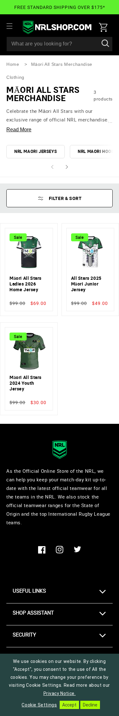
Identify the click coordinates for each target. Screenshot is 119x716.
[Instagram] (59, 550)
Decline (90, 704)
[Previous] (52, 167)
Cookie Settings (39, 704)
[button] (13, 26)
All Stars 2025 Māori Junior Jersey (86, 284)
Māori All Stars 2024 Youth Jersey (26, 383)
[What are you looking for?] (105, 44)
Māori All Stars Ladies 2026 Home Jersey (26, 284)
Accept (69, 704)
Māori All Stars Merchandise (61, 64)
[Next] (67, 167)
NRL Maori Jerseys (35, 151)
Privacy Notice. (59, 693)
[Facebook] (42, 550)
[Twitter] (77, 550)
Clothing (15, 77)
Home (12, 64)
